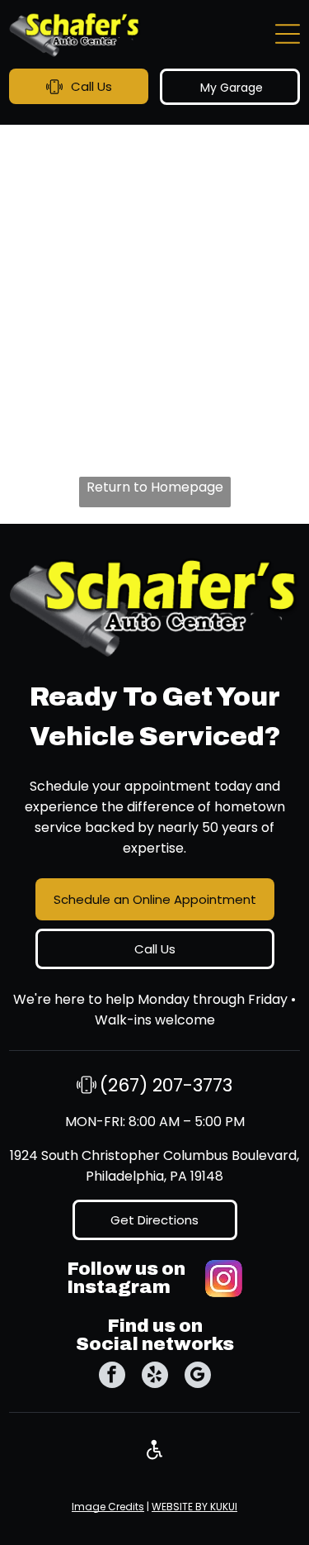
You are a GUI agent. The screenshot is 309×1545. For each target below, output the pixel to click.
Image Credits (108, 1507)
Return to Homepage (155, 487)
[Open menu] (287, 33)
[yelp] (155, 1377)
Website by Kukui (194, 1507)
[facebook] (112, 1377)
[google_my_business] (198, 1377)
